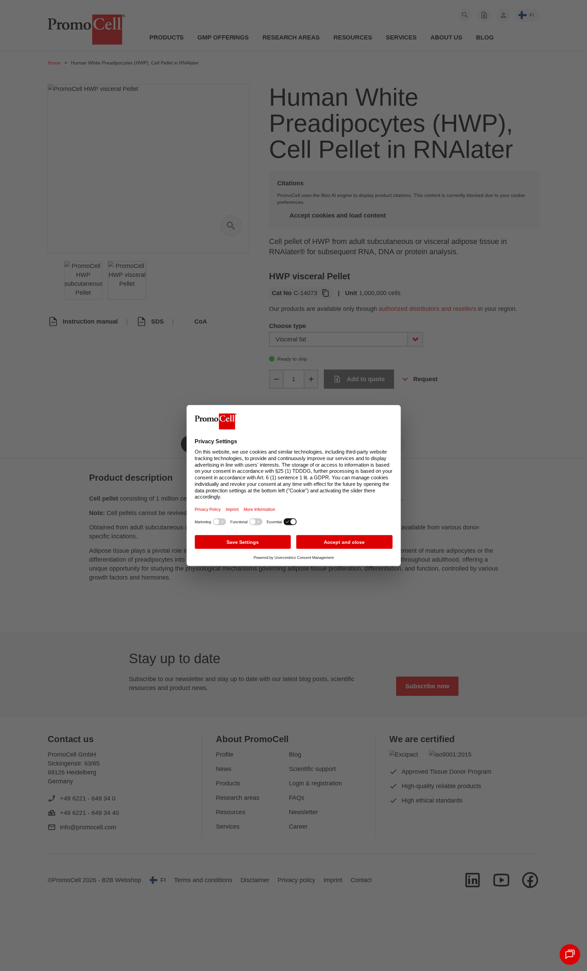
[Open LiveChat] (570, 954)
